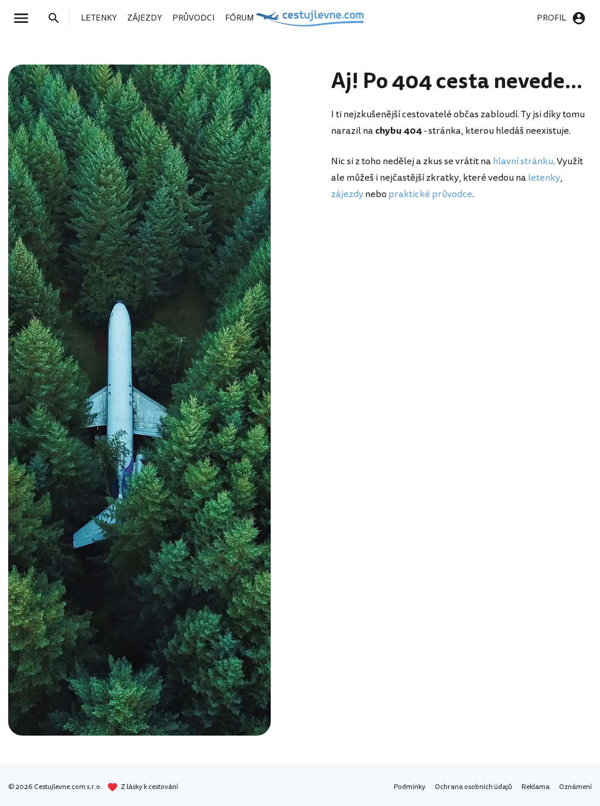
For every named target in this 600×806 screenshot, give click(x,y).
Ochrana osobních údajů (473, 787)
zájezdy (347, 194)
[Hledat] (57, 18)
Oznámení (575, 787)
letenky (544, 178)
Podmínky (409, 787)
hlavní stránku (523, 161)
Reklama (535, 787)
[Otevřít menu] (25, 18)
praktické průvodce (430, 194)
